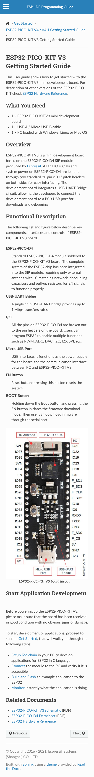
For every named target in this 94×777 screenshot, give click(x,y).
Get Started (23, 23)
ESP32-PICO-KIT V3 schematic (36, 710)
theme (52, 764)
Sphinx (28, 764)
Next (77, 733)
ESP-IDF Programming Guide (50, 7)
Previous (19, 733)
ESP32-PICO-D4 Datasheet (33, 716)
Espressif (34, 166)
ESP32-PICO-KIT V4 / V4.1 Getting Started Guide (45, 30)
